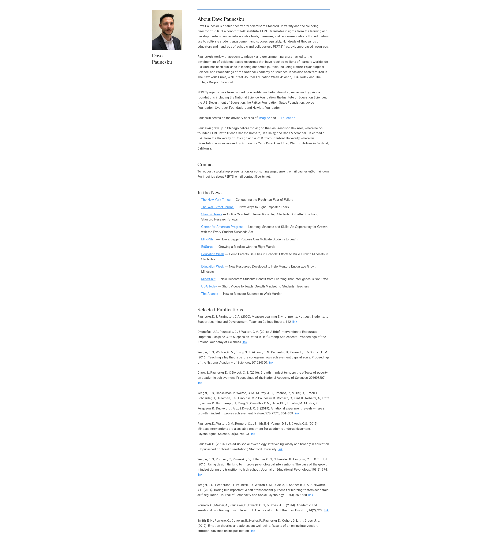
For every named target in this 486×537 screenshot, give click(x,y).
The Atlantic (209, 293)
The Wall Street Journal (217, 207)
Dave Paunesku (162, 58)
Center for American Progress (222, 226)
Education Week (212, 254)
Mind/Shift (208, 239)
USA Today (209, 286)
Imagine (264, 118)
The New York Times (215, 199)
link (294, 322)
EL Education (286, 118)
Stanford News (211, 214)
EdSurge (207, 246)
